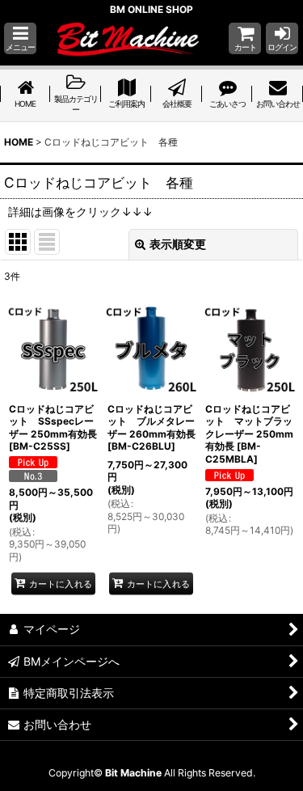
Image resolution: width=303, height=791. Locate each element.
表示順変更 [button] (177, 244)
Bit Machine (133, 773)
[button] (20, 38)
